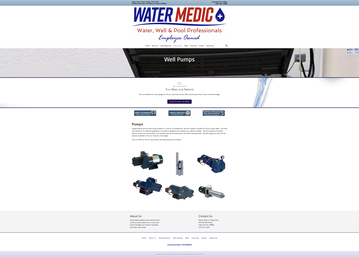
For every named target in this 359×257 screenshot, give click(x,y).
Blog (186, 46)
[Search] (226, 45)
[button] (179, 102)
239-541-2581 (221, 4)
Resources (210, 46)
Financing (193, 46)
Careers (201, 46)
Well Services (177, 46)
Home (147, 46)
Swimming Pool (165, 46)
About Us (155, 46)
